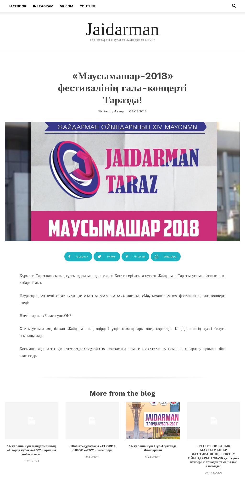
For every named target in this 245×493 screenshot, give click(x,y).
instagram (43, 6)
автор (119, 111)
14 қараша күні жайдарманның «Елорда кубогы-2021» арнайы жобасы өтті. (31, 450)
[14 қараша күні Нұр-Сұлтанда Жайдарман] (153, 420)
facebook (17, 6)
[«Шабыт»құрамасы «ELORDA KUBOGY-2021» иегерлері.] (92, 420)
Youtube (88, 6)
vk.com (66, 6)
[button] (234, 6)
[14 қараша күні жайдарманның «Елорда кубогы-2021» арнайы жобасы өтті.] (31, 420)
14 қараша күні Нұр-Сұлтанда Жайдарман (153, 448)
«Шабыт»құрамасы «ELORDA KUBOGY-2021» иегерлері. (92, 448)
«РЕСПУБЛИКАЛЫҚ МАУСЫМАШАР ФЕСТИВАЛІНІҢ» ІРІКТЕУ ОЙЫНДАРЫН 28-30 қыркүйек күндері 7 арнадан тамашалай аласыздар (213, 456)
